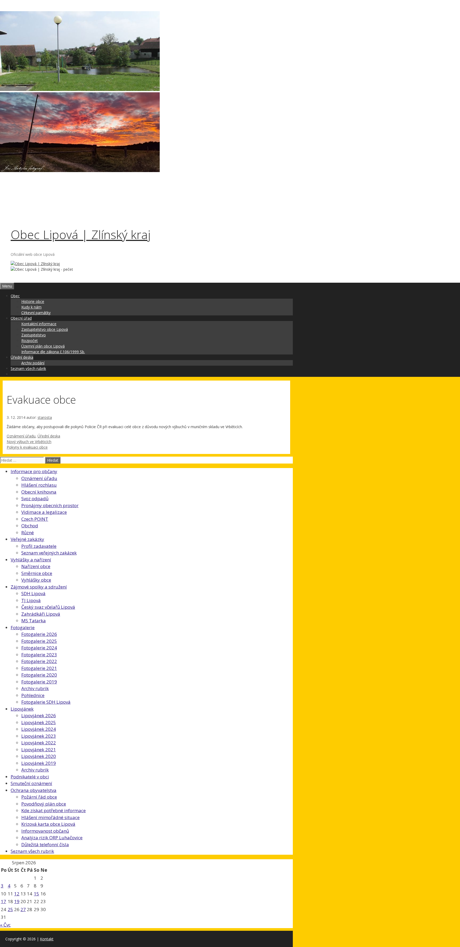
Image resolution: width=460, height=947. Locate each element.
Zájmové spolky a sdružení (39, 587)
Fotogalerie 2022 (39, 661)
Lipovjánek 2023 (38, 736)
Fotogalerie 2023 (39, 655)
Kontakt (47, 938)
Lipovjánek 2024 (38, 729)
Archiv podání (32, 362)
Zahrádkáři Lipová (40, 614)
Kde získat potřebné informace (53, 810)
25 (10, 909)
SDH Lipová (33, 593)
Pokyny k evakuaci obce (27, 447)
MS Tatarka (33, 621)
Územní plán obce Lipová (43, 346)
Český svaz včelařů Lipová (48, 607)
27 (23, 909)
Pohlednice (32, 695)
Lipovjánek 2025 (38, 722)
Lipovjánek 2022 (38, 743)
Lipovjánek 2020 (38, 756)
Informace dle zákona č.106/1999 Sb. (53, 351)
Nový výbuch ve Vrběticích (29, 441)
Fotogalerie (23, 627)
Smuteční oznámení (31, 783)
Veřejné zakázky (27, 539)
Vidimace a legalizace (44, 512)
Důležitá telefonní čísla (45, 844)
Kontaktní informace (38, 323)
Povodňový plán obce (43, 804)
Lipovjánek (22, 709)
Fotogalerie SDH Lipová (46, 702)
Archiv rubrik (35, 688)
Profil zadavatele (38, 546)
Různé (27, 532)
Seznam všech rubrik (28, 368)
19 (16, 901)
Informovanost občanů (45, 831)
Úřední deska (22, 357)
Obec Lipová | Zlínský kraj (80, 234)
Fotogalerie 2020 (39, 675)
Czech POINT (34, 519)
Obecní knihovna (38, 492)
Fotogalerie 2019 (39, 682)
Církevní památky (36, 312)
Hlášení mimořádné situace (50, 817)
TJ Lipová (31, 600)
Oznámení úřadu (21, 436)
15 (36, 894)
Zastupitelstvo (33, 334)
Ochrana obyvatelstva (33, 790)
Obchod (29, 526)
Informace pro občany (34, 471)
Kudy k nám (31, 307)
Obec (15, 295)
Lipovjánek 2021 (38, 749)
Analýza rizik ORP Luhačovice (52, 838)
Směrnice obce (36, 573)
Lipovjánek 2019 (38, 763)
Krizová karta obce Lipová (48, 824)
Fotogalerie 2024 (39, 648)
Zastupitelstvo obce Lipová (44, 329)
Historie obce (32, 301)
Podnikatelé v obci (30, 777)
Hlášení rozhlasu (39, 485)
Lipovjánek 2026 (38, 715)
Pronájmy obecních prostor (50, 505)
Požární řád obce (39, 797)
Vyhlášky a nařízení (31, 560)
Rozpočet (29, 340)
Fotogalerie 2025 (39, 641)
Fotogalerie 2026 (39, 634)
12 (16, 894)
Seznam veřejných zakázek (49, 553)
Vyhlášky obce (36, 580)
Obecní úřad (21, 318)
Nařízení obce (35, 566)
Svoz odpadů (34, 498)
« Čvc (5, 925)
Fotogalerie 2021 (39, 668)
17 (3, 901)
